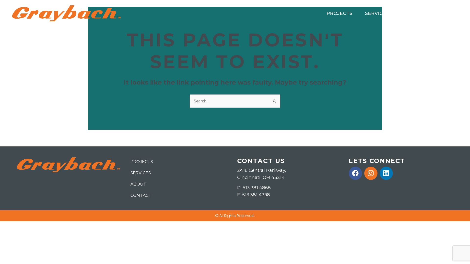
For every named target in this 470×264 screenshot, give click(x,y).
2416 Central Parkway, (261, 170)
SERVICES (377, 13)
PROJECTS (339, 13)
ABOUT (410, 13)
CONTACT (444, 13)
